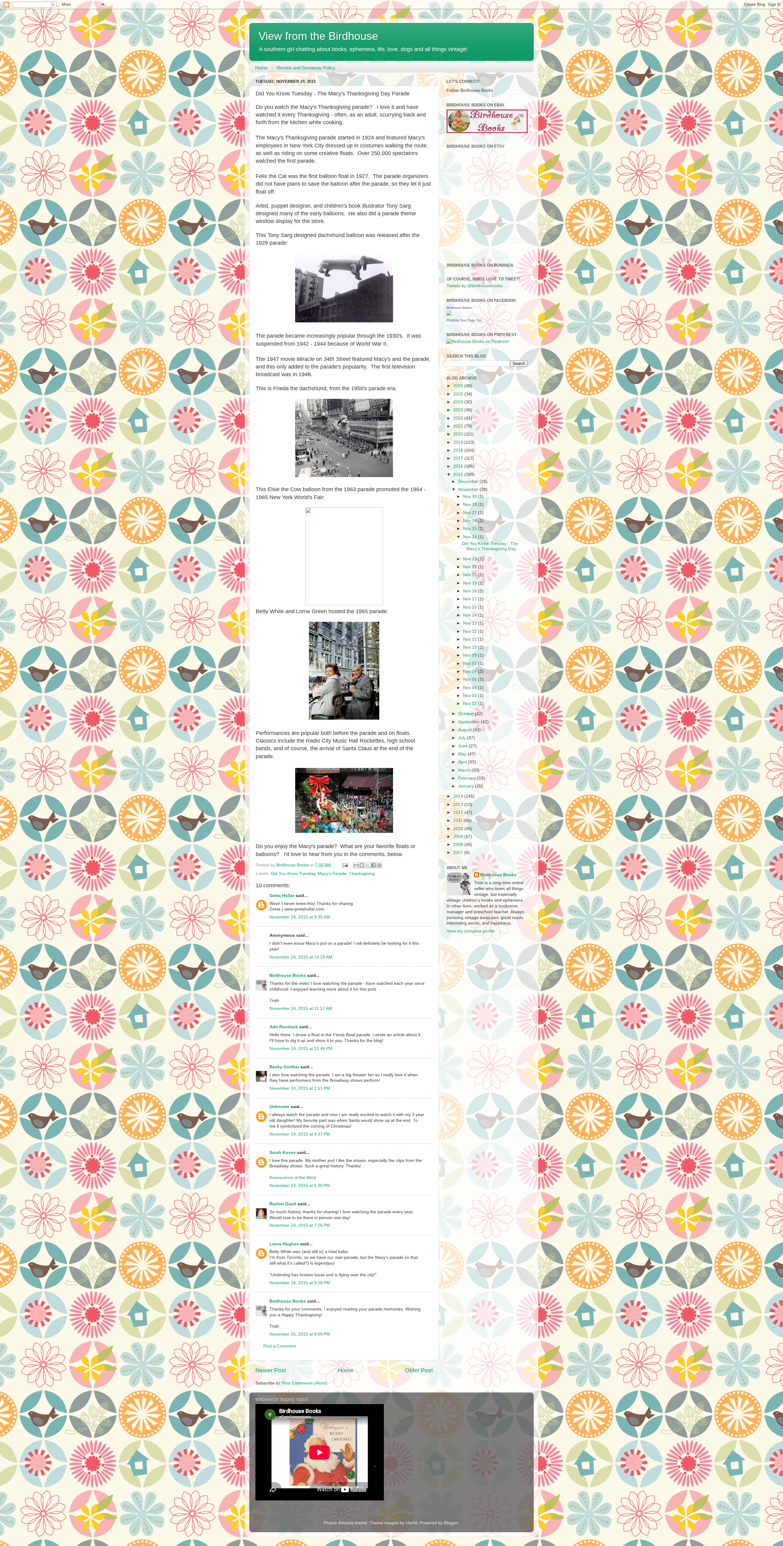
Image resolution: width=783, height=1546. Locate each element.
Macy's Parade (332, 873)
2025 (458, 394)
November (469, 489)
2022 (458, 418)
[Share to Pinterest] (379, 865)
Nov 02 (470, 703)
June (463, 746)
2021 (458, 426)
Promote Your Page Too (464, 320)
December (469, 481)
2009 (458, 836)
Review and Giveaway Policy (306, 67)
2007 (458, 852)
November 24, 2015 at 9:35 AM (299, 917)
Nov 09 (470, 655)
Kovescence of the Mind (292, 1177)
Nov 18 (470, 591)
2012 (458, 812)
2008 (458, 844)
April (463, 762)
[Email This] (356, 865)
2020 (458, 434)
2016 (458, 466)
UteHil (411, 1523)
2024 (458, 402)
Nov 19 (470, 583)
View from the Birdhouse (318, 36)
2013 (458, 804)
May (463, 754)
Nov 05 (470, 679)
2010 (458, 828)
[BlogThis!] (362, 865)
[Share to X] (368, 865)
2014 (458, 796)
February (467, 778)
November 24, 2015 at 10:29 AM (300, 957)
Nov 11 (470, 639)
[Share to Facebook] (373, 865)
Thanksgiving (362, 873)
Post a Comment (279, 1346)
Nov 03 (470, 695)
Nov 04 (470, 687)
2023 (458, 410)
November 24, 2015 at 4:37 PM (299, 1134)
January (466, 786)
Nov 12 (470, 631)
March (465, 770)
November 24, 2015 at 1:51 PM (299, 1088)
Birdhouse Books (287, 975)
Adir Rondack (283, 1027)
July (462, 738)
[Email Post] (344, 865)
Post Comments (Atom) (304, 1383)
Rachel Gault (282, 1204)
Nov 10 (470, 647)
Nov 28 (470, 504)
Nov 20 (470, 575)
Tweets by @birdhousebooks (475, 286)
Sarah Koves (282, 1152)
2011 (458, 820)
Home (261, 67)
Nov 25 (470, 528)
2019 (458, 442)
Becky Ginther (284, 1067)
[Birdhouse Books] (449, 314)
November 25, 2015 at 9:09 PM (299, 1334)
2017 (458, 458)
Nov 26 (470, 520)
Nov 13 (470, 623)
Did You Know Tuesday (293, 873)
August (465, 730)
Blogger (451, 1523)
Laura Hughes (284, 1244)
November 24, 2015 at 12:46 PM (300, 1048)
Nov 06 (470, 671)
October (466, 713)
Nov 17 (470, 599)
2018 (458, 450)
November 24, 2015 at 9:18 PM (299, 1283)
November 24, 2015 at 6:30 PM (299, 1185)
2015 (458, 474)
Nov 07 (470, 663)
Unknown (279, 1106)
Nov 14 (470, 615)
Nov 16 (470, 607)
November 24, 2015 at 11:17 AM (300, 1008)
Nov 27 (470, 512)
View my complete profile (471, 931)
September (469, 722)
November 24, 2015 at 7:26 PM (299, 1225)
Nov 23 (470, 559)
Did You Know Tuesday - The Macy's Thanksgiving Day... (490, 546)
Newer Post (270, 1370)
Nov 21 (470, 567)
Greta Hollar (281, 895)
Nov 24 (470, 537)
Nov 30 (470, 496)
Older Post (419, 1370)
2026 (458, 386)
